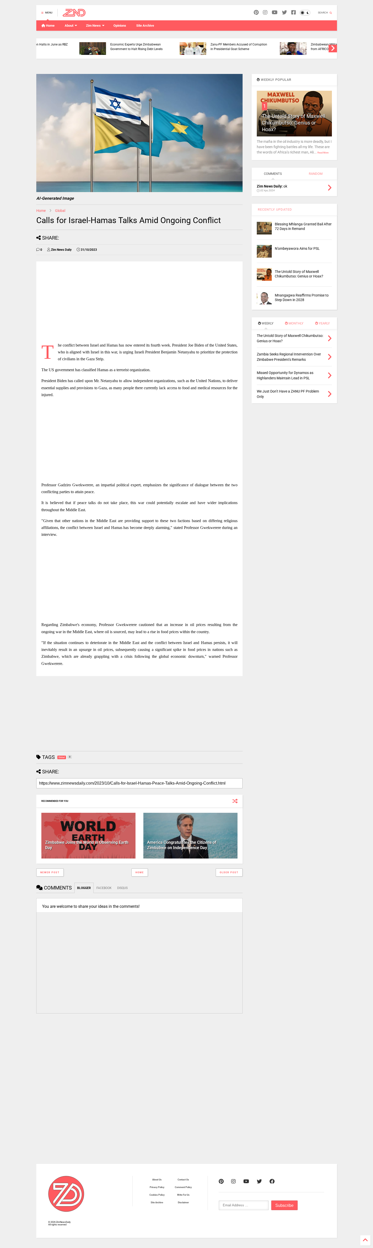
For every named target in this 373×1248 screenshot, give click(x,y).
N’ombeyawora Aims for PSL (297, 248)
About (69, 25)
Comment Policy (183, 1187)
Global (60, 211)
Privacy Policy (157, 1187)
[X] (284, 13)
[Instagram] (265, 13)
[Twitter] (259, 1181)
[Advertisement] (139, 302)
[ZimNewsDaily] (74, 14)
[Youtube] (275, 13)
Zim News (93, 25)
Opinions (119, 25)
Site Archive (145, 25)
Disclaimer (183, 1202)
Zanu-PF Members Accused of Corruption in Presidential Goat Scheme (199, 47)
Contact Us (183, 1179)
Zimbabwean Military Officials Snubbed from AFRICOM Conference (298, 47)
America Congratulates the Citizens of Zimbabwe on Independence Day (181, 845)
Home (50, 25)
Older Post (229, 872)
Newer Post (50, 872)
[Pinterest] (256, 13)
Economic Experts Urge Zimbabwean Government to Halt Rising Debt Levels (97, 47)
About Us (157, 1179)
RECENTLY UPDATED (274, 209)
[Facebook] (293, 13)
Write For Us (183, 1195)
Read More (323, 152)
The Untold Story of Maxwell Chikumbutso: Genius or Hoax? (293, 122)
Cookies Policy (157, 1195)
